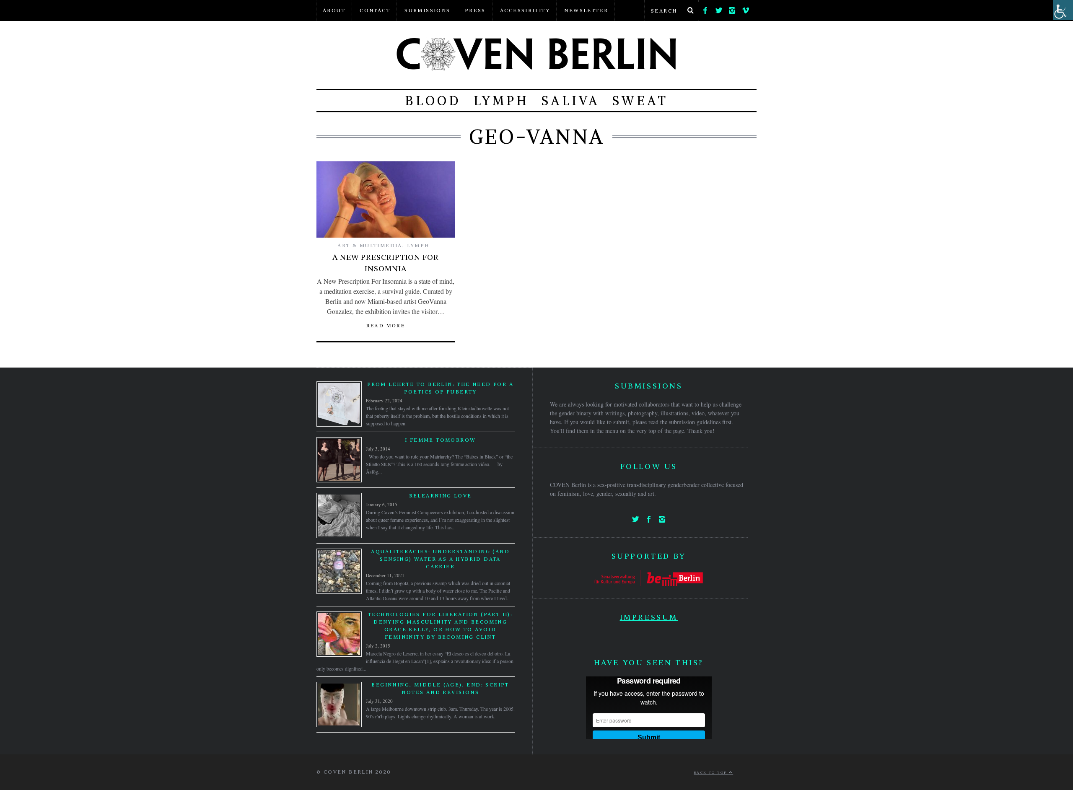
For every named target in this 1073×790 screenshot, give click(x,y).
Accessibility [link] (525, 10)
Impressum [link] (649, 617)
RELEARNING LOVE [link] (440, 495)
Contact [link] (375, 10)
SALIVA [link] (571, 101)
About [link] (334, 10)
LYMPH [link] (501, 101)
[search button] (690, 10)
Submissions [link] (427, 10)
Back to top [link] (711, 772)
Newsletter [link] (586, 10)
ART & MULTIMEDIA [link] (369, 245)
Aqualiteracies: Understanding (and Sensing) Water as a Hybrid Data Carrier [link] (440, 559)
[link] (705, 8)
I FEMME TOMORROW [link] (440, 440)
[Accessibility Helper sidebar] (1063, 10)
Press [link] (475, 10)
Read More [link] (385, 325)
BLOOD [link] (433, 101)
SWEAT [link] (640, 101)
